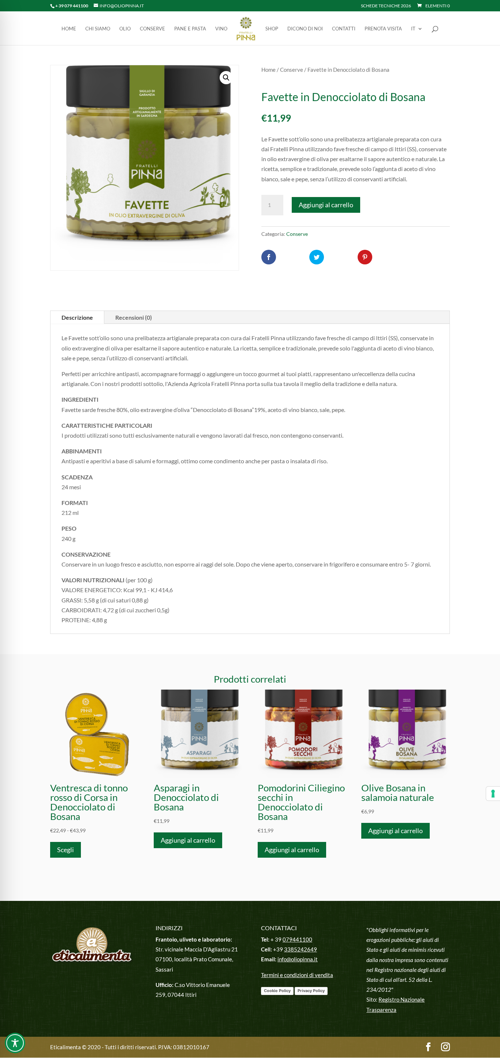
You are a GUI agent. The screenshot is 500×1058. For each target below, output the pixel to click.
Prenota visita (383, 28)
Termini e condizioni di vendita (297, 975)
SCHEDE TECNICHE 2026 (386, 6)
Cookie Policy (277, 990)
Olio (125, 28)
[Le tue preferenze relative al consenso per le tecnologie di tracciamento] (493, 794)
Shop (271, 28)
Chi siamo (97, 28)
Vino (221, 28)
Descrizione (77, 317)
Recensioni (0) (133, 317)
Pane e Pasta (190, 28)
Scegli (65, 850)
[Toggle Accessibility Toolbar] (15, 1043)
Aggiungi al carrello (326, 205)
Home (68, 28)
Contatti (343, 28)
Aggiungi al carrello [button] (188, 840)
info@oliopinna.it (297, 959)
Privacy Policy (311, 990)
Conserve (152, 28)
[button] (226, 77)
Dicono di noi (305, 28)
